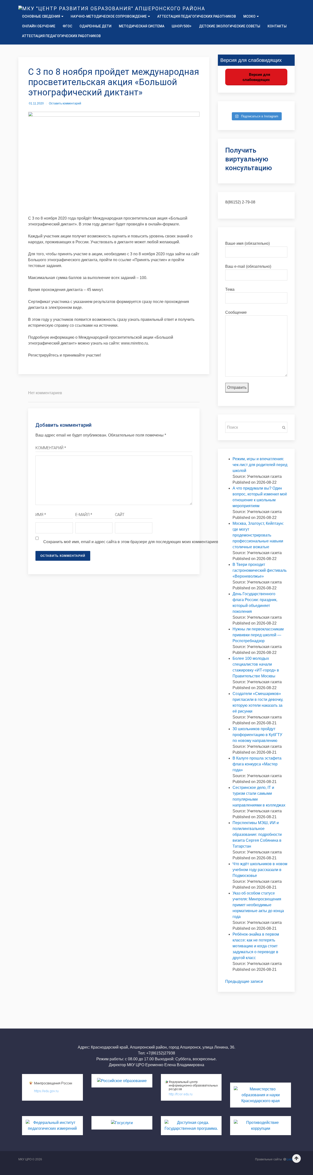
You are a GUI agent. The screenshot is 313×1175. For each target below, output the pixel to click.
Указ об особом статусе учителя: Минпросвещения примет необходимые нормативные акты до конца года (258, 905)
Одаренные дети (95, 26)
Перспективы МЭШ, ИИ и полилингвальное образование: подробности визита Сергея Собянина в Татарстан (257, 834)
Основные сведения (41, 16)
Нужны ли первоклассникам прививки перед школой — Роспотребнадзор (258, 635)
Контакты (277, 26)
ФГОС (67, 26)
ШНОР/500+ (182, 26)
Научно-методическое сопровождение (109, 16)
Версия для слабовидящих (256, 77)
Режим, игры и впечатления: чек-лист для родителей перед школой (260, 465)
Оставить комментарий (65, 103)
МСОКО (249, 16)
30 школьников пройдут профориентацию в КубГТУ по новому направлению (257, 735)
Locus (291, 1159)
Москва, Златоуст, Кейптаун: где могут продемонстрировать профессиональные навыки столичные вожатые (258, 535)
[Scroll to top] (296, 1158)
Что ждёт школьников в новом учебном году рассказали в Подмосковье (260, 870)
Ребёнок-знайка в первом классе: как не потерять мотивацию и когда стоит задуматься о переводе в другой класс (256, 946)
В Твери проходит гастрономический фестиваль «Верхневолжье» (260, 570)
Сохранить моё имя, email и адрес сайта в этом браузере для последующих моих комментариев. (131, 542)
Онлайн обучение (38, 26)
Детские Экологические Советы (229, 26)
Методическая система (141, 26)
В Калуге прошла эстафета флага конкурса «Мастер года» (257, 764)
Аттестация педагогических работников (196, 16)
